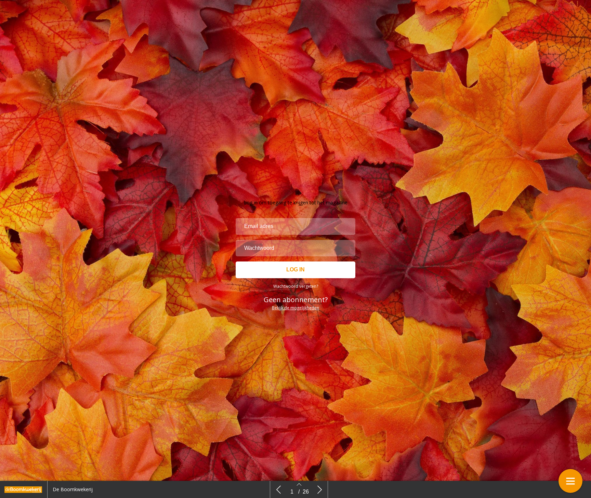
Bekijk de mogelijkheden (295, 308)
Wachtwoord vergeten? (295, 286)
